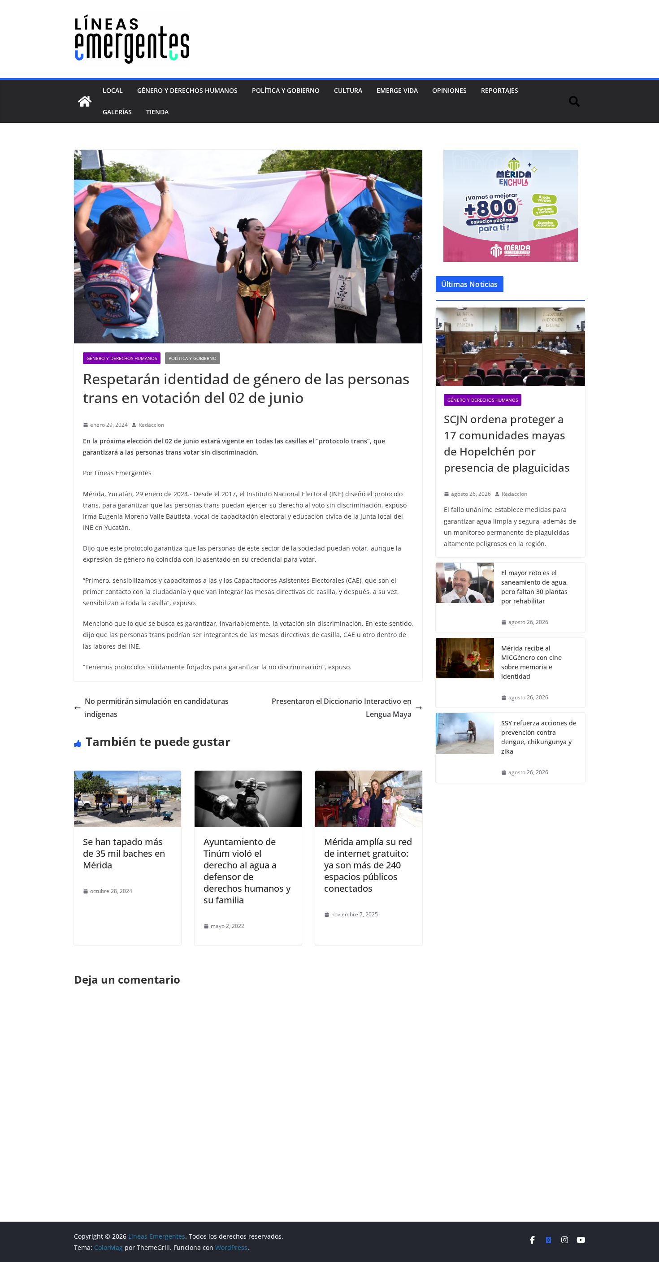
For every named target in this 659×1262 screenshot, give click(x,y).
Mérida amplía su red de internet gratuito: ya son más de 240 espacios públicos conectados (368, 865)
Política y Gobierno (286, 90)
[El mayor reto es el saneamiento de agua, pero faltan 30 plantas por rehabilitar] (465, 598)
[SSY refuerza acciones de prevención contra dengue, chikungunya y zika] (465, 748)
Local (113, 90)
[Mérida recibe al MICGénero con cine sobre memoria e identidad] (465, 673)
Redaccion (151, 425)
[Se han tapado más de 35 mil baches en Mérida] (127, 777)
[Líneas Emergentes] (84, 101)
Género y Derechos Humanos (187, 90)
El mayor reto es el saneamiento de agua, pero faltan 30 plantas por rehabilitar (534, 586)
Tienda (157, 112)
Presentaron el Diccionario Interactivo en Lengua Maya (342, 707)
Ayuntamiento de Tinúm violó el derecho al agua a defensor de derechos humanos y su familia (247, 871)
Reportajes (499, 90)
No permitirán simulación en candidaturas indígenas (157, 707)
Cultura (348, 90)
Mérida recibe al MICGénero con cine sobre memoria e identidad (531, 662)
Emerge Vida (397, 90)
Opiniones (449, 90)
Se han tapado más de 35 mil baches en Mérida (124, 853)
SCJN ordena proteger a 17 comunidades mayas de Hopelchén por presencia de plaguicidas (507, 443)
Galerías (117, 112)
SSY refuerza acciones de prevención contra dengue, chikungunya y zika (539, 737)
